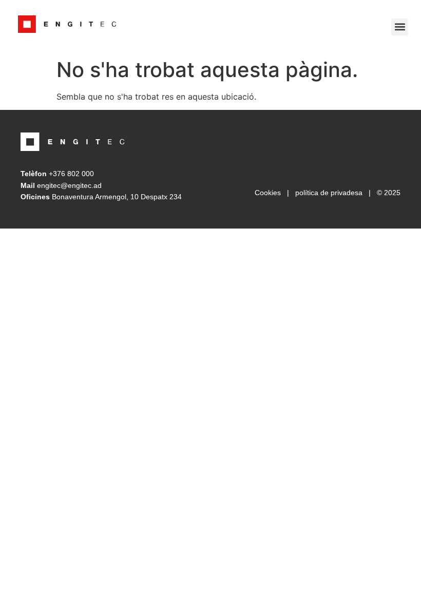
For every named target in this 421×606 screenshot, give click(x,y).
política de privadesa (328, 192)
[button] (399, 26)
